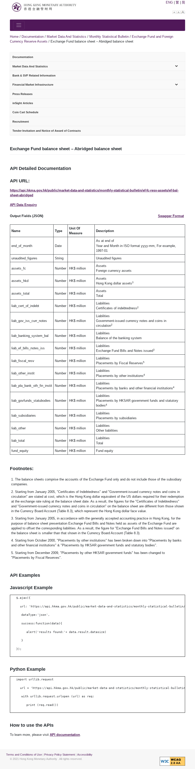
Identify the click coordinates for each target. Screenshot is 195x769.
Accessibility (84, 754)
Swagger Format (171, 216)
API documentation (65, 735)
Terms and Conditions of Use (24, 754)
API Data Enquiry (23, 205)
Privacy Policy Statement (59, 754)
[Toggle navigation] (19, 25)
